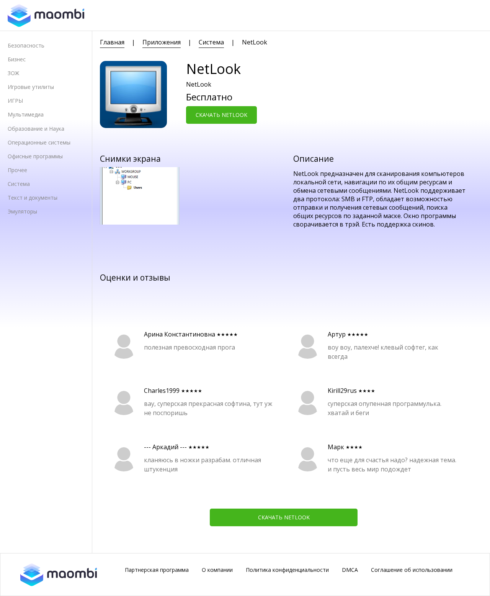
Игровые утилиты (31, 86)
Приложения (161, 42)
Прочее (17, 170)
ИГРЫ (15, 100)
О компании (217, 569)
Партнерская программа (157, 569)
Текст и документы (32, 197)
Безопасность (26, 45)
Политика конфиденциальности (287, 569)
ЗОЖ (13, 73)
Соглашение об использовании (411, 569)
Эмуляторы (22, 211)
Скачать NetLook (221, 114)
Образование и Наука (36, 128)
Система (19, 183)
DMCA (350, 569)
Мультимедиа (26, 114)
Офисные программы (35, 156)
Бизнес (17, 59)
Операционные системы (39, 142)
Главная (112, 42)
